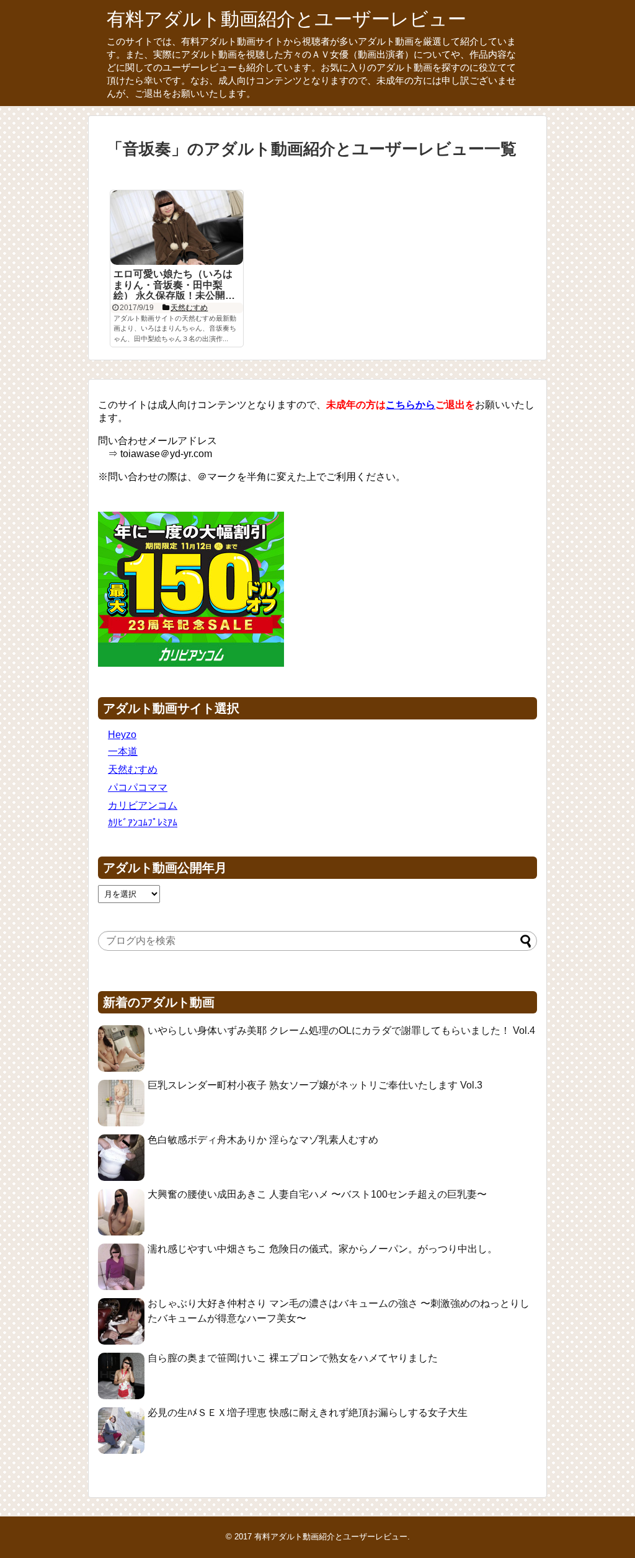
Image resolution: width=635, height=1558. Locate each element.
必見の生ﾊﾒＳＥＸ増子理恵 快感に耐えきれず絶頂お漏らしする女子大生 (308, 1412)
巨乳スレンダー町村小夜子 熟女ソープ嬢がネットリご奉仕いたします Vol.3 (315, 1085)
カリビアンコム (142, 805)
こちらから (410, 404)
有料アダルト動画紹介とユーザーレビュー (286, 19)
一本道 (123, 751)
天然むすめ (133, 769)
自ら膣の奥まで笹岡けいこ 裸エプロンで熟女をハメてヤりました (293, 1358)
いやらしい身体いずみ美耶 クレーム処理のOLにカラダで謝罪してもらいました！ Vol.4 (341, 1030)
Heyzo (122, 734)
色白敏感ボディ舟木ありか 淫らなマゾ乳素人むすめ (263, 1139)
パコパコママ (137, 787)
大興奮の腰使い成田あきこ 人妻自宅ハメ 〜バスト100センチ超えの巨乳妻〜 (317, 1194)
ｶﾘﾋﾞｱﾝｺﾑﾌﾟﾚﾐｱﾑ (142, 822)
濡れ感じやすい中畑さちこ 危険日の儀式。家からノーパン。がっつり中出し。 (322, 1249)
